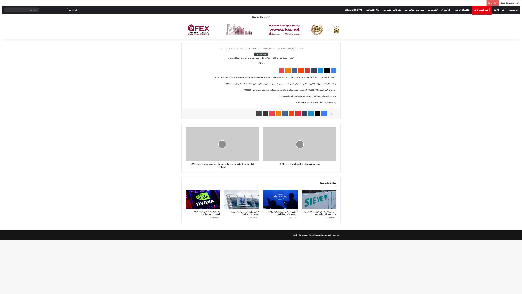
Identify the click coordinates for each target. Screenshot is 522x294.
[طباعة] (259, 113)
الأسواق (445, 10)
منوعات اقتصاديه (392, 10)
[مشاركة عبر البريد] (265, 113)
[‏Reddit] (301, 70)
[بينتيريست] (307, 70)
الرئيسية (513, 10)
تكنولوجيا (433, 10)
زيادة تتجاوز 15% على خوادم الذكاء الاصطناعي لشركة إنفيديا (207, 213)
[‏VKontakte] (294, 70)
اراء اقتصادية (373, 10)
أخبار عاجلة (499, 10)
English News (353, 10)
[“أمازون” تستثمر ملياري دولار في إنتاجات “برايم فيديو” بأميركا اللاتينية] (280, 199)
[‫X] (327, 70)
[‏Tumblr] (314, 70)
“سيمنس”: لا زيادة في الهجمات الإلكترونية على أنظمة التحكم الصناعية (320, 213)
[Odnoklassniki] (288, 70)
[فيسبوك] (333, 70)
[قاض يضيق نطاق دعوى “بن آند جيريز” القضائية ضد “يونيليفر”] (241, 199)
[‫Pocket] (281, 70)
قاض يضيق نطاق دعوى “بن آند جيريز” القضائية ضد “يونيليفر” (244, 213)
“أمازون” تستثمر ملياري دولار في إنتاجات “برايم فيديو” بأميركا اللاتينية (282, 213)
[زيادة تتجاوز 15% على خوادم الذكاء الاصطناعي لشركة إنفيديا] (203, 199)
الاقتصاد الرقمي (462, 10)
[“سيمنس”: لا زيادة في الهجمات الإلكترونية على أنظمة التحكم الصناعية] (319, 199)
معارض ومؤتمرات (414, 10)
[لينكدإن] (320, 70)
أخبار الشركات (482, 10)
